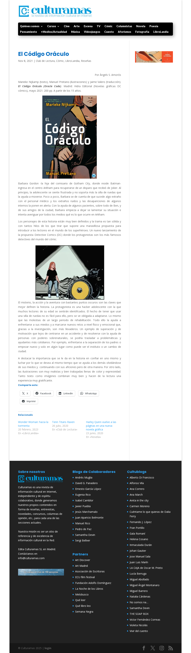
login (48, 648)
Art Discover (82, 560)
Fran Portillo (137, 528)
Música (75, 32)
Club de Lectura (45, 61)
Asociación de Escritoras (90, 571)
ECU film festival (85, 577)
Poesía (153, 26)
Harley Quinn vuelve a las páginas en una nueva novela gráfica (101, 425)
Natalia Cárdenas (140, 596)
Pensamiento (28, 32)
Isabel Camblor (84, 500)
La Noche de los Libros (89, 588)
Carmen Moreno (140, 506)
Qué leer (80, 600)
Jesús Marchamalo (86, 511)
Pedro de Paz (83, 529)
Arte (77, 26)
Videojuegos (92, 32)
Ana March (136, 494)
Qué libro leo (83, 606)
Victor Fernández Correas (145, 619)
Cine (67, 26)
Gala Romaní (137, 533)
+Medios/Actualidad (54, 32)
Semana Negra (84, 611)
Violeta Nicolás (139, 625)
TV (98, 26)
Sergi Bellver (82, 540)
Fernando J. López (140, 522)
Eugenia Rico (83, 494)
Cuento (109, 32)
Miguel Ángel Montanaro (144, 585)
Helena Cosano (139, 539)
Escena (88, 26)
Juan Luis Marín (139, 562)
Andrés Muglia (83, 477)
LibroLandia (160, 32)
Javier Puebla (83, 506)
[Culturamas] (41, 482)
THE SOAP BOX (139, 614)
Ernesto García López (88, 489)
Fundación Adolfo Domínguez (93, 583)
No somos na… (139, 602)
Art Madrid (81, 566)
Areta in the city (139, 500)
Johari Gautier (138, 550)
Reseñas (86, 61)
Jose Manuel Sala (140, 556)
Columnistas (124, 26)
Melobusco (82, 594)
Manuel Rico (82, 523)
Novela (140, 26)
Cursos (51, 26)
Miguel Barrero (139, 591)
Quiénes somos (29, 26)
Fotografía (142, 32)
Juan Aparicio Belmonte (89, 517)
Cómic (108, 26)
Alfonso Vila (137, 483)
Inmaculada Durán (141, 545)
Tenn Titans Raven (63, 422)
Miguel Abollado (139, 579)
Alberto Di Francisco (142, 477)
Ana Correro (137, 489)
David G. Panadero (86, 483)
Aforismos (124, 32)
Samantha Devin (85, 535)
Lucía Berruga (138, 573)
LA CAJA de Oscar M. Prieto (146, 568)
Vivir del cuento (139, 631)
